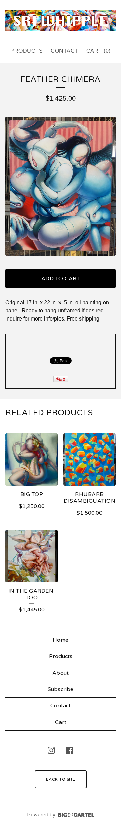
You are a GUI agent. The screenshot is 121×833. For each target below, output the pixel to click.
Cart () (98, 51)
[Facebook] (70, 750)
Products (26, 51)
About (60, 673)
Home (60, 640)
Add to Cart (60, 278)
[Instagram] (51, 750)
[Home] (60, 20)
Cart (60, 722)
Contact (64, 51)
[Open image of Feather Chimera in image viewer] (60, 186)
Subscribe (60, 689)
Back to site (60, 779)
